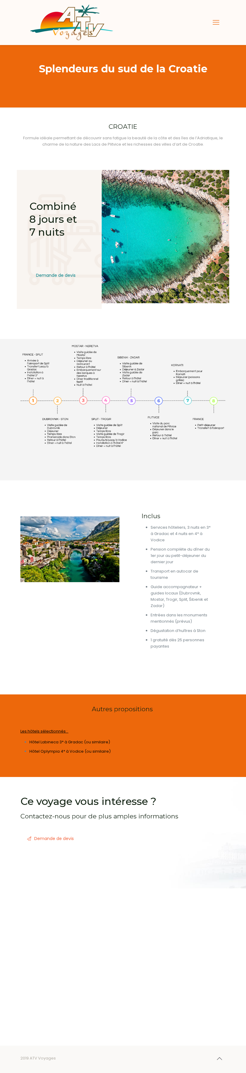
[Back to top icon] (219, 1058)
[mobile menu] (216, 22)
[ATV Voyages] (71, 22)
